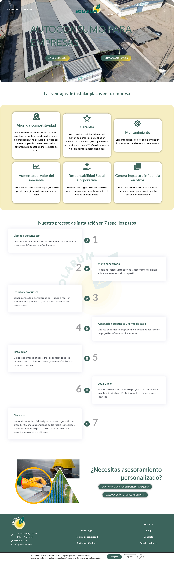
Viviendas (12, 9)
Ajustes (130, 556)
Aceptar (114, 556)
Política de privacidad (87, 536)
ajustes (97, 558)
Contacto (140, 4)
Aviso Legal (86, 530)
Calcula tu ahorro (120, 14)
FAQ (127, 4)
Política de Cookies (86, 543)
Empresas (28, 9)
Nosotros (114, 4)
